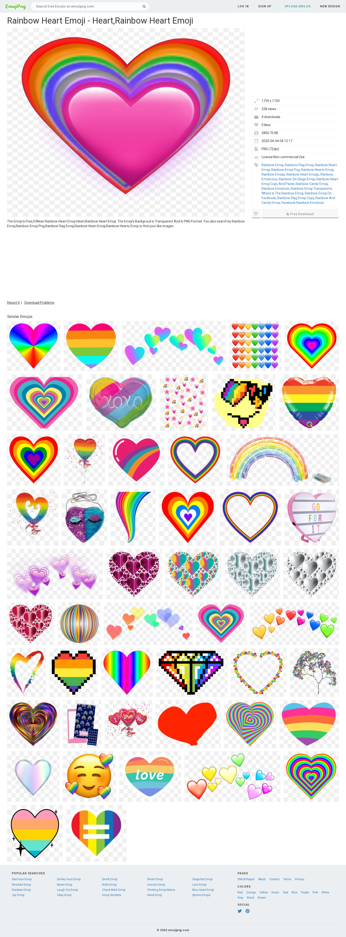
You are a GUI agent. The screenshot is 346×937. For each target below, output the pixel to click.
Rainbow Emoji (272, 165)
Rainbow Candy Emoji (312, 184)
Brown (262, 897)
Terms (287, 879)
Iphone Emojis (201, 895)
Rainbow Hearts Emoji (317, 170)
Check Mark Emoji (113, 890)
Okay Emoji (64, 895)
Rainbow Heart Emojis (302, 174)
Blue (295, 892)
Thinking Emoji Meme (161, 890)
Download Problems (39, 302)
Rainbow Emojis (273, 174)
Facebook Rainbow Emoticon (302, 203)
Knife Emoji (109, 884)
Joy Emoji (18, 895)
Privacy (299, 879)
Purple (305, 892)
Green (275, 892)
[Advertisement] (126, 264)
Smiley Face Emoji (69, 879)
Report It (13, 302)
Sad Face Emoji (22, 879)
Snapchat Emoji (202, 879)
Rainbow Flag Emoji (299, 165)
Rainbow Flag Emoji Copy (295, 198)
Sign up (264, 6)
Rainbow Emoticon (275, 188)
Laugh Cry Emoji (67, 890)
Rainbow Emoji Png (285, 170)
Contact (274, 879)
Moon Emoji (64, 884)
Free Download (302, 214)
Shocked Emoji (21, 884)
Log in (243, 6)
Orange (251, 892)
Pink (315, 892)
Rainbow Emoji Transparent (311, 188)
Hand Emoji (154, 895)
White (325, 892)
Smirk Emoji (109, 879)
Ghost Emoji (155, 879)
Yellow (263, 892)
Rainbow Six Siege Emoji (297, 179)
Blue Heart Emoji (203, 890)
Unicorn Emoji (156, 884)
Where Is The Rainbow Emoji (282, 193)
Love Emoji (199, 884)
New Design (330, 6)
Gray (240, 897)
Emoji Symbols (111, 895)
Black (250, 897)
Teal (285, 892)
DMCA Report (246, 879)
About (262, 879)
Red (240, 892)
